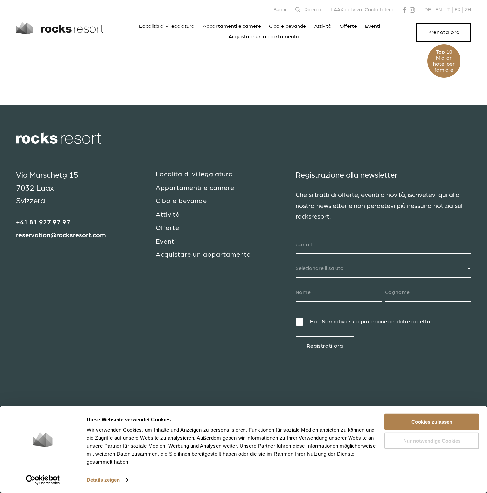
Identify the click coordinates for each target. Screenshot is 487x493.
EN (438, 9)
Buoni (279, 9)
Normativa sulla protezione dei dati (364, 321)
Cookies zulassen (431, 422)
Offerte (348, 26)
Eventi (372, 26)
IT (448, 9)
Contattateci (379, 9)
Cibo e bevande (287, 26)
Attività (323, 26)
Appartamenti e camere (232, 26)
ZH (468, 9)
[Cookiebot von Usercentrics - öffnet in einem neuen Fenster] (43, 480)
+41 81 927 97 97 (43, 222)
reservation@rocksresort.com (61, 235)
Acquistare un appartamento (263, 36)
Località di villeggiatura (167, 26)
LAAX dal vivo (346, 9)
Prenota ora (443, 32)
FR (457, 9)
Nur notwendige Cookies (431, 440)
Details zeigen (103, 480)
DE (427, 9)
